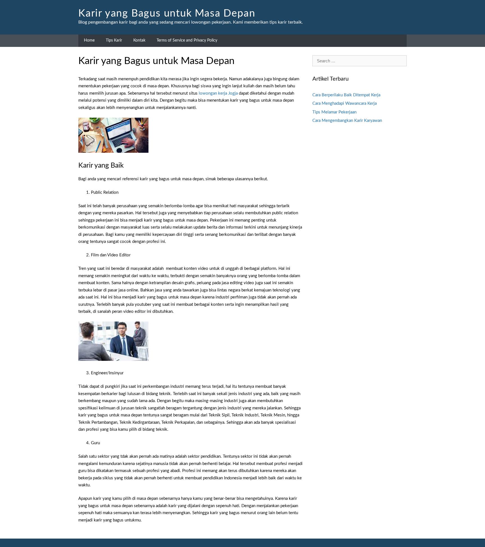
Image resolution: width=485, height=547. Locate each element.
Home (89, 40)
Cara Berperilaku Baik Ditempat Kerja (346, 95)
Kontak (139, 40)
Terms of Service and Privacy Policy (187, 40)
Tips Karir (114, 40)
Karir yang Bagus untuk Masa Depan (166, 13)
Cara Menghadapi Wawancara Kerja (344, 103)
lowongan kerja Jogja (218, 93)
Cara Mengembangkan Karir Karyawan (347, 120)
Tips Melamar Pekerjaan (334, 112)
